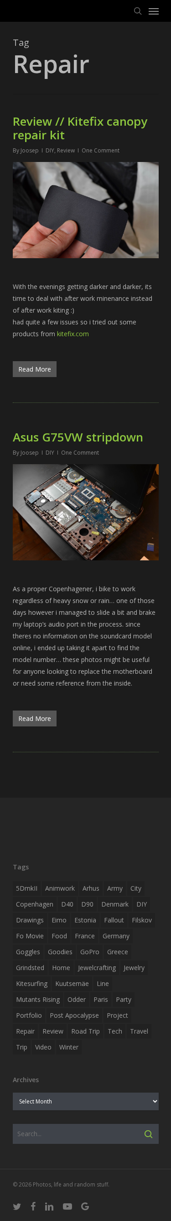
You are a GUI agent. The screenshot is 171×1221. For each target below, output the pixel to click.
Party (123, 999)
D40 (67, 904)
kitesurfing (31, 983)
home (61, 967)
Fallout (114, 920)
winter (68, 1047)
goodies (60, 951)
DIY (50, 150)
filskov (142, 920)
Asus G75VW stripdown (78, 437)
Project (117, 1015)
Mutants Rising (38, 999)
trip (21, 1047)
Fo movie (30, 936)
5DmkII (26, 888)
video (43, 1047)
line (103, 983)
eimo (59, 920)
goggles (28, 951)
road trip (85, 1031)
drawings (30, 920)
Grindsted (30, 967)
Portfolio (29, 1015)
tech (115, 1031)
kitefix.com (73, 333)
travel (139, 1031)
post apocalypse (74, 1015)
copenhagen (34, 904)
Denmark (115, 904)
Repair (25, 1031)
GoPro (89, 951)
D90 (87, 904)
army (115, 888)
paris (100, 999)
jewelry (134, 967)
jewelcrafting (97, 967)
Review (66, 150)
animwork (60, 888)
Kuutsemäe (72, 983)
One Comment (100, 150)
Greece (117, 951)
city (135, 888)
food (59, 936)
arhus (91, 888)
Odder (76, 999)
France (85, 936)
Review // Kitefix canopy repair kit (80, 128)
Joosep (30, 150)
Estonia (85, 920)
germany (116, 936)
